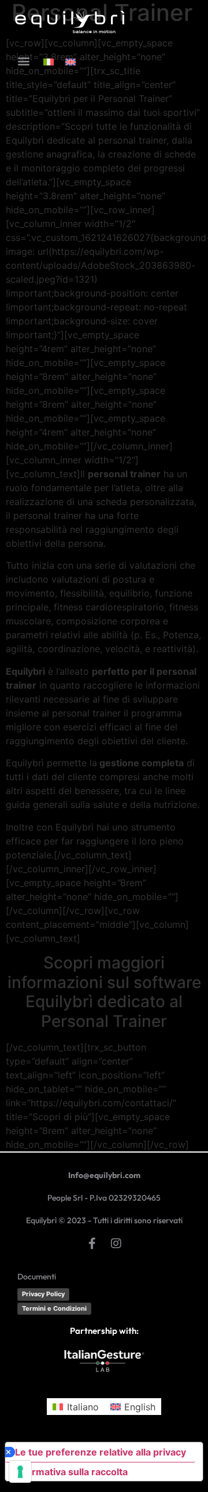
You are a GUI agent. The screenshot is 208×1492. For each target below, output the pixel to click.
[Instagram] (116, 1243)
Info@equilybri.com (104, 1175)
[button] (23, 61)
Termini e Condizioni (54, 1308)
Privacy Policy (43, 1294)
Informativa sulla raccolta (71, 1472)
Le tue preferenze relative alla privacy (100, 1452)
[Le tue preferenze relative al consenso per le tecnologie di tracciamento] (20, 1472)
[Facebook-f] (92, 1243)
